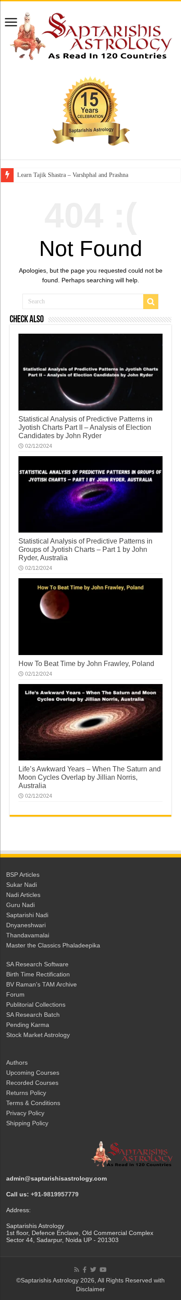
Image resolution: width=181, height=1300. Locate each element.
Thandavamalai (27, 935)
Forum (15, 994)
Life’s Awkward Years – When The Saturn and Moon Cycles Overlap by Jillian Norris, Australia (89, 777)
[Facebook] (84, 1269)
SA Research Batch (33, 1014)
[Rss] (76, 1269)
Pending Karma (27, 1024)
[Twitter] (93, 1269)
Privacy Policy (25, 1112)
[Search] (150, 301)
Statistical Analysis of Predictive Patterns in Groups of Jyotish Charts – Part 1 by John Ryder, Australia (85, 549)
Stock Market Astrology (38, 1034)
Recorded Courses (32, 1082)
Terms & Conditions (33, 1102)
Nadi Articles (23, 894)
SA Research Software (37, 964)
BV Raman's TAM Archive (41, 984)
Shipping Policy (27, 1123)
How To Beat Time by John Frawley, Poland (86, 663)
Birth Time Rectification (38, 974)
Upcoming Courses (32, 1072)
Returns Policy (26, 1092)
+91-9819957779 (55, 1194)
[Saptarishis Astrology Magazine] (90, 34)
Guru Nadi (20, 904)
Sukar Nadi (21, 884)
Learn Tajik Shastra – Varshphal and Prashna (72, 175)
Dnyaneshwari (26, 925)
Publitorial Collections (35, 1004)
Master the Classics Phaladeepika (53, 945)
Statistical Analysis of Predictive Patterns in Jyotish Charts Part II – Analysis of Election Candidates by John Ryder (85, 427)
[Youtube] (103, 1269)
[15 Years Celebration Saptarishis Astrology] (90, 110)
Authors (17, 1062)
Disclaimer (90, 1289)
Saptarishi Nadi (27, 914)
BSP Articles (23, 874)
